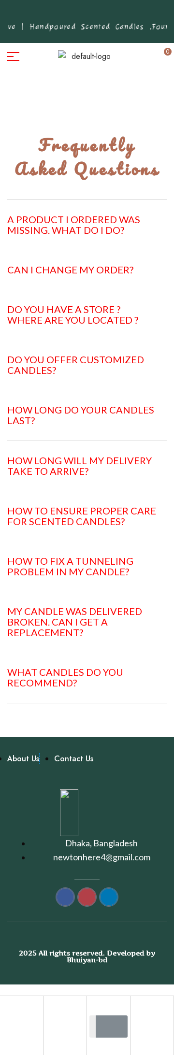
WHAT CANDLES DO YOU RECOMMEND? (65, 677)
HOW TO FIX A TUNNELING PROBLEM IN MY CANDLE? (70, 566)
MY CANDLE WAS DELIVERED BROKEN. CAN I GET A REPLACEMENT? (74, 621)
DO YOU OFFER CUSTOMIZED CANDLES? (75, 365)
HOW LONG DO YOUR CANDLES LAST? (80, 415)
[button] (87, 226)
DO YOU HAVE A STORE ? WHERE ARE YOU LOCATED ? (72, 314)
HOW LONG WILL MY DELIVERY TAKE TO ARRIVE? (79, 466)
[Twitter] (92, 14)
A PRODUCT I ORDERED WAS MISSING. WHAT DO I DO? (73, 225)
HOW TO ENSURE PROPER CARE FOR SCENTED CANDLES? (81, 516)
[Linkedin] (122, 14)
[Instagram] (77, 14)
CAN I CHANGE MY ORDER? (70, 269)
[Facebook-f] (47, 14)
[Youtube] (107, 14)
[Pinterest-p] (62, 14)
